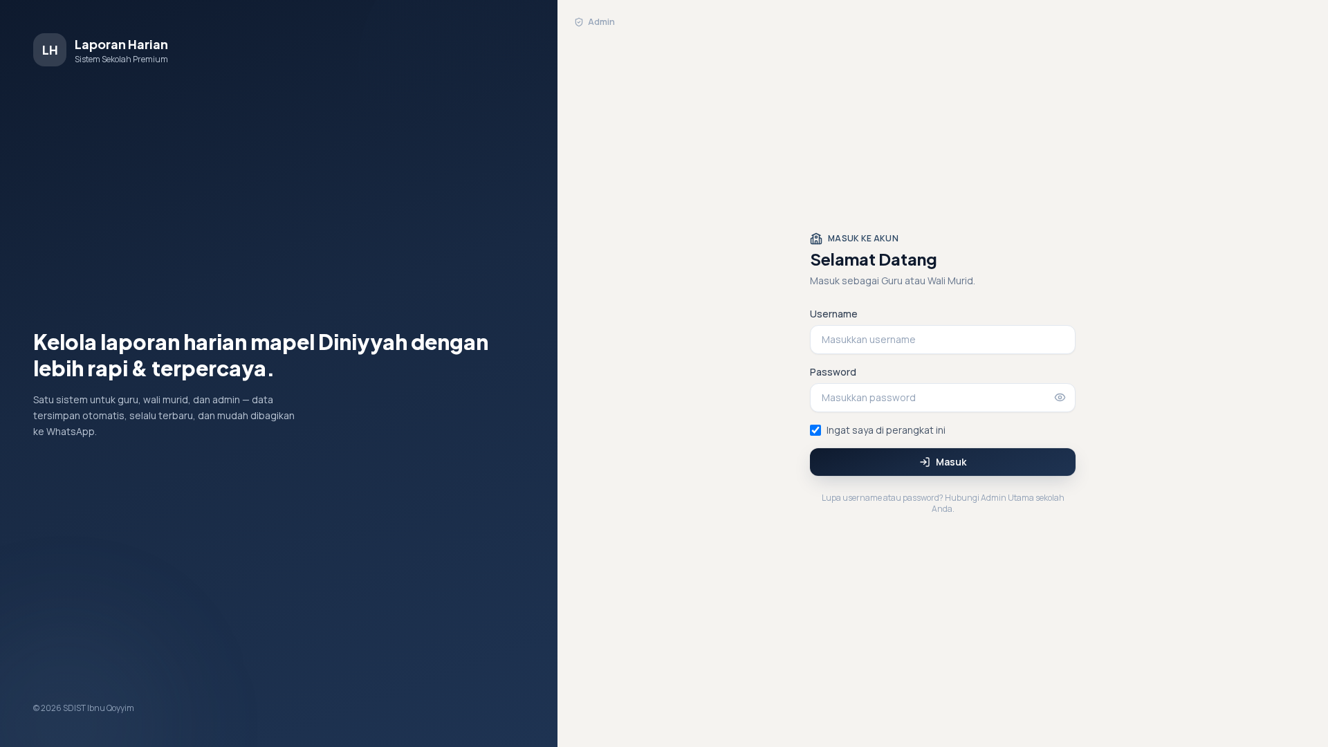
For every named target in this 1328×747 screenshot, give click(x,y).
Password (833, 371)
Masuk (951, 461)
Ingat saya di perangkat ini (886, 429)
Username (834, 313)
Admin (601, 22)
